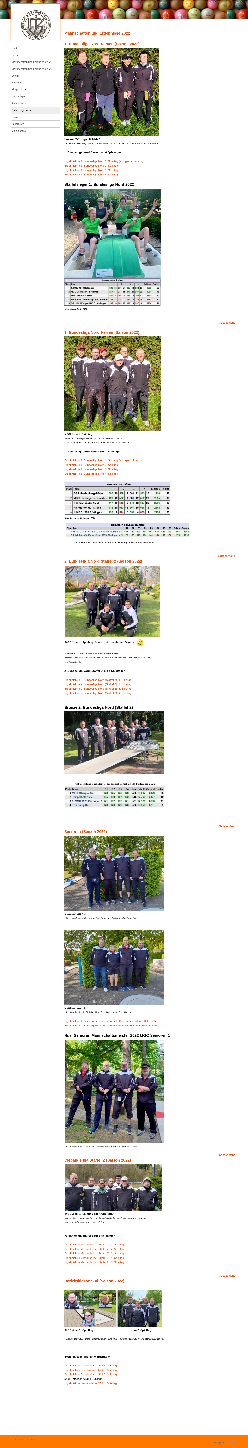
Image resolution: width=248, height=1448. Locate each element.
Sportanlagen (19, 96)
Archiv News (19, 103)
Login (15, 117)
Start (14, 48)
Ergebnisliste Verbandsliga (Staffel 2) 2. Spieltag (94, 1248)
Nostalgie (17, 82)
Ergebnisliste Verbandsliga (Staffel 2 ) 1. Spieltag (94, 1244)
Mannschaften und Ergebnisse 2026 (32, 61)
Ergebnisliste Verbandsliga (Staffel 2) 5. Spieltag (94, 1262)
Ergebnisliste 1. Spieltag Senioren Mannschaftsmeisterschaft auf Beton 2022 (111, 1021)
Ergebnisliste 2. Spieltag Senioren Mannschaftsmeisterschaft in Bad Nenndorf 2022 (115, 1025)
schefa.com (229, 1442)
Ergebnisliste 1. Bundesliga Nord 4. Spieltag (91, 174)
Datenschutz (19, 130)
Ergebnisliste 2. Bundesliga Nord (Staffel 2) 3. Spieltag (98, 688)
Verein (15, 75)
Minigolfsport (19, 89)
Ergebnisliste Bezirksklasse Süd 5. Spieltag (91, 1383)
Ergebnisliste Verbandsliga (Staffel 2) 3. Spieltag (94, 1253)
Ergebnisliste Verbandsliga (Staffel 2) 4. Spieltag (94, 1257)
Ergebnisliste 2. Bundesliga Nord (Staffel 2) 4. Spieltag (98, 693)
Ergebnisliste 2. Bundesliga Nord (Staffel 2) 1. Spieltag (98, 679)
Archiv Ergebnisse (22, 110)
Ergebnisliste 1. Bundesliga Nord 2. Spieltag (91, 165)
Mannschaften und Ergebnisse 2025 (32, 68)
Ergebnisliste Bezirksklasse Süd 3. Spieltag (91, 1374)
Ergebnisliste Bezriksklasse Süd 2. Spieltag (91, 1369)
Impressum (18, 123)
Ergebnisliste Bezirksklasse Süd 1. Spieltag (90, 1365)
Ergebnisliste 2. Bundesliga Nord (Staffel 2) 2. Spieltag (98, 684)
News (15, 55)
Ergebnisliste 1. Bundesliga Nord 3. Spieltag (91, 170)
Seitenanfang (227, 322)
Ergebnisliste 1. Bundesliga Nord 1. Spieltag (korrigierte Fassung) (104, 161)
